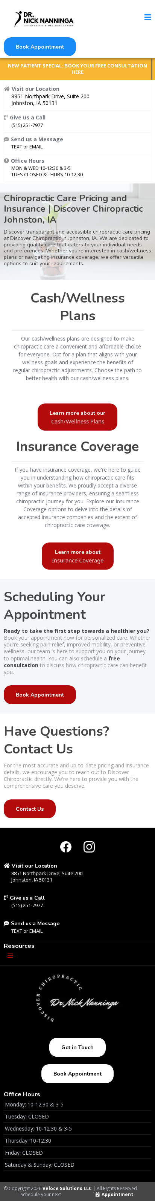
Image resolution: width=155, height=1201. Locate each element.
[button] (147, 18)
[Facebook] (66, 847)
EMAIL (36, 146)
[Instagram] (89, 847)
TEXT (17, 146)
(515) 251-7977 (27, 125)
